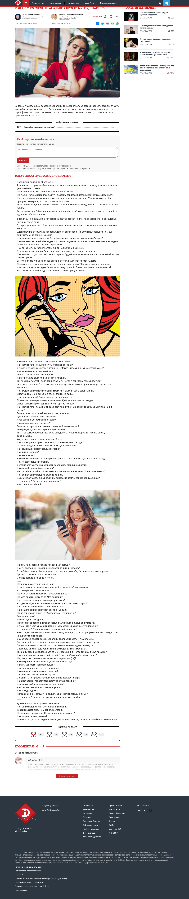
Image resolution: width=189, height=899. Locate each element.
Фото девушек (89, 833)
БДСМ (112, 825)
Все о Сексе (114, 809)
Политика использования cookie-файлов (32, 886)
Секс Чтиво (114, 817)
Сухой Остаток (115, 805)
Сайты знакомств (91, 825)
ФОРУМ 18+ (114, 833)
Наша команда (21, 890)
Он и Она (89, 3)
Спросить (23, 160)
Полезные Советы (108, 3)
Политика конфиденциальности (28, 867)
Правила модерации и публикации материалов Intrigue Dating (41, 878)
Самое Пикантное (117, 813)
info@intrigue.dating (50, 806)
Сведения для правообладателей (29, 882)
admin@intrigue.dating (51, 810)
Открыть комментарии (67, 776)
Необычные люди (91, 829)
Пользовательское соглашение (28, 871)
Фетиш (112, 821)
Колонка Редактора (92, 837)
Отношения (55, 3)
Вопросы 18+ (115, 829)
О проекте (19, 875)
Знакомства (38, 3)
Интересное (73, 3)
